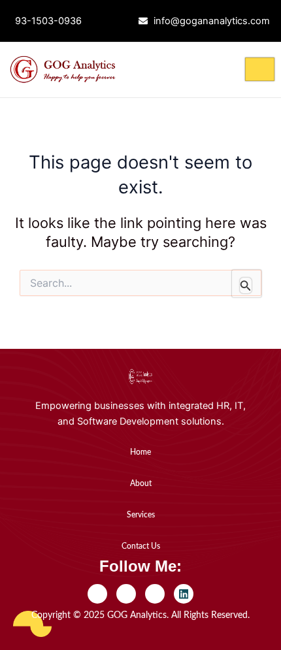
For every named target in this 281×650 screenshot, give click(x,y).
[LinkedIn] (183, 594)
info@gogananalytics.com (212, 21)
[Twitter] (126, 594)
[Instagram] (155, 594)
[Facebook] (97, 594)
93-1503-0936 (48, 21)
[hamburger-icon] (259, 69)
